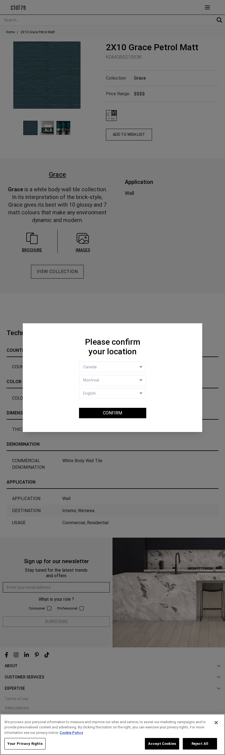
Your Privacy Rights (25, 744)
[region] (112, 734)
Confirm (112, 413)
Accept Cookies (162, 744)
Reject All (200, 744)
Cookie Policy (71, 733)
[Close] (216, 723)
